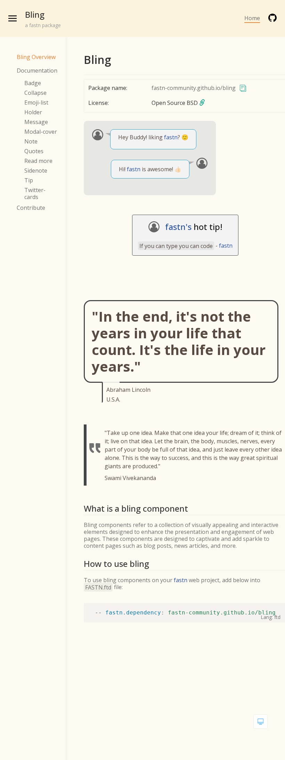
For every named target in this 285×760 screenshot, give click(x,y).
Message (36, 121)
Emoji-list (36, 102)
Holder (33, 112)
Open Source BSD (175, 103)
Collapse (35, 92)
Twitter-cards (35, 193)
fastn (171, 137)
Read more (38, 160)
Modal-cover (40, 131)
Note (31, 141)
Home (252, 18)
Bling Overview (36, 56)
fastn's (178, 226)
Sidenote (35, 170)
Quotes (33, 151)
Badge (32, 83)
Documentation (37, 70)
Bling (34, 14)
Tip (28, 180)
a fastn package (43, 25)
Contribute (31, 207)
